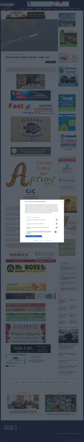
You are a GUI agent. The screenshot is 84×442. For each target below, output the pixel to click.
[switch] (56, 220)
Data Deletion (35, 240)
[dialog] (42, 221)
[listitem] (42, 217)
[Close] (62, 202)
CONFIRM (34, 236)
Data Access (42, 240)
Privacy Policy (48, 240)
